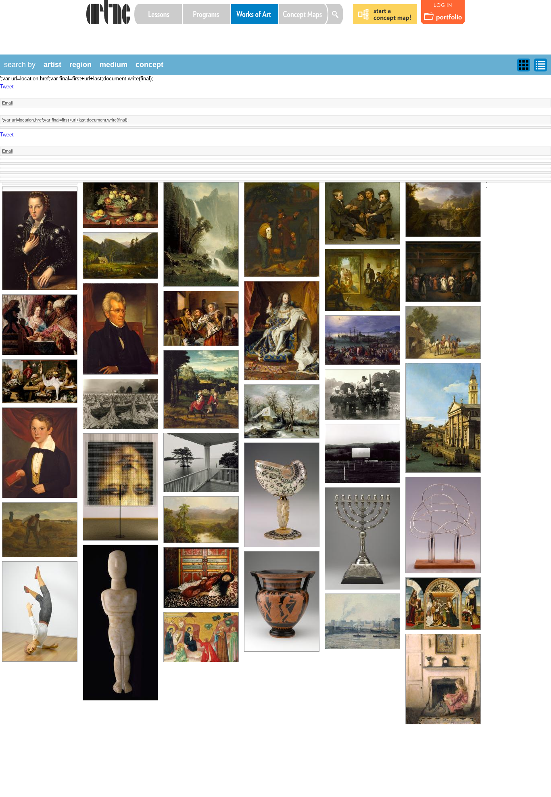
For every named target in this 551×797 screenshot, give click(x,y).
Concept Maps (303, 14)
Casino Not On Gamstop (188, 34)
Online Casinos (142, 34)
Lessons (158, 14)
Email (7, 103)
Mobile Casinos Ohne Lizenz (172, 34)
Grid (523, 65)
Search (336, 14)
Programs (206, 14)
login (443, 12)
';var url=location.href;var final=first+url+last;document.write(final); (65, 119)
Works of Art (255, 14)
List (540, 65)
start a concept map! (385, 14)
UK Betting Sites (157, 34)
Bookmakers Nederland (203, 34)
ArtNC (108, 12)
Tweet (7, 87)
